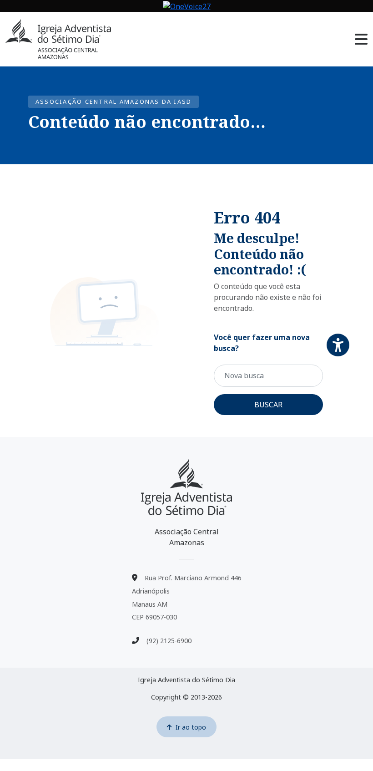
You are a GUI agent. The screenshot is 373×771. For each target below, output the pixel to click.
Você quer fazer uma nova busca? (262, 342)
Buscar (268, 405)
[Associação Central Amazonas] (186, 487)
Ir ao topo (191, 727)
